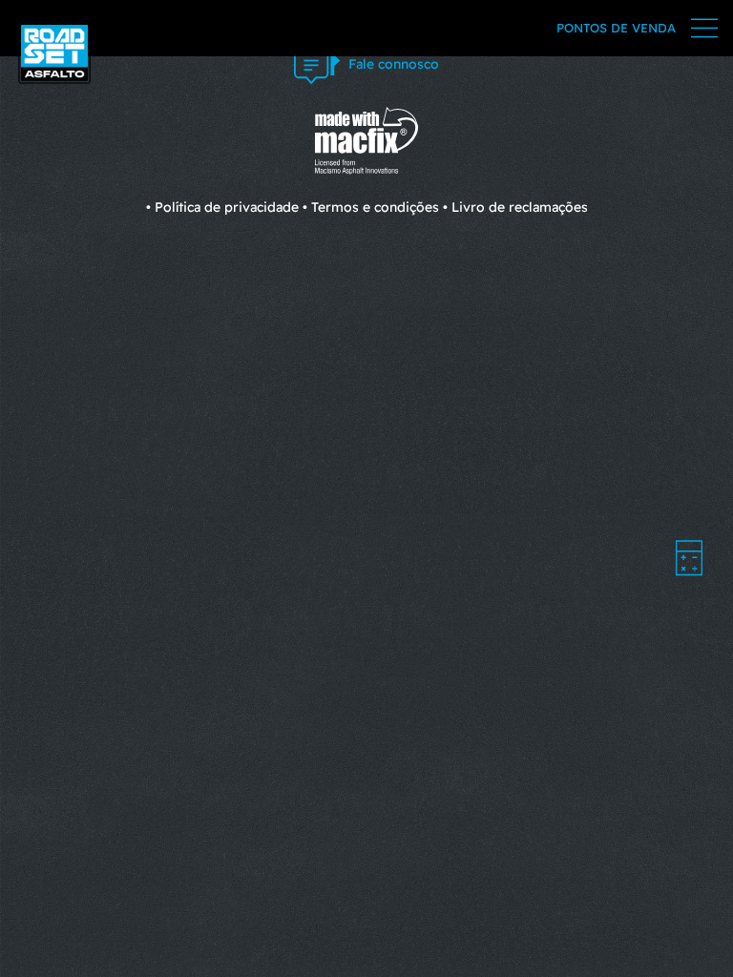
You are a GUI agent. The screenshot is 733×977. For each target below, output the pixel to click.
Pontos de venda (616, 27)
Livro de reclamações (519, 207)
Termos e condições (375, 207)
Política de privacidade (227, 207)
